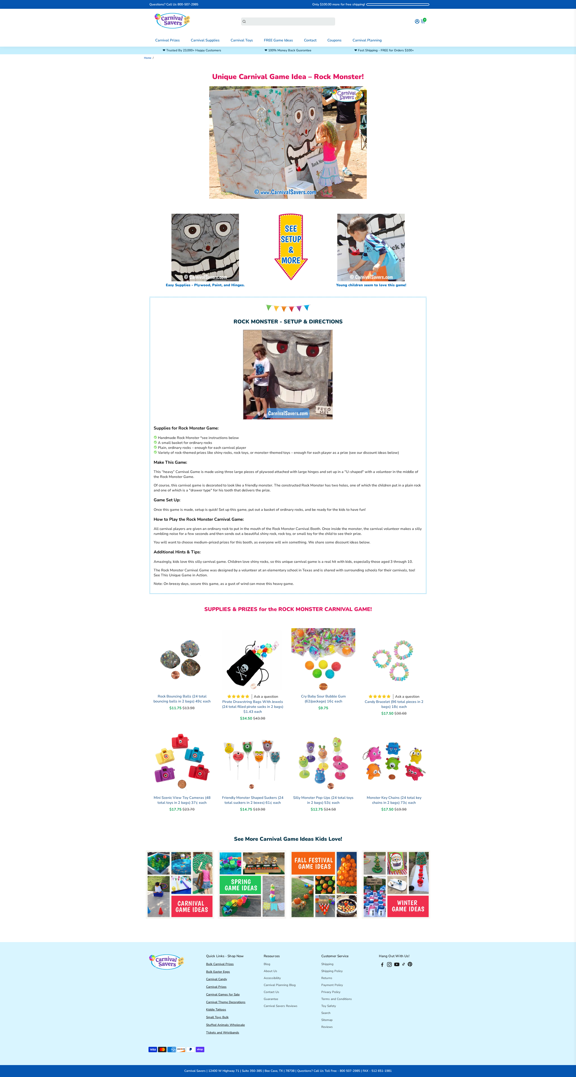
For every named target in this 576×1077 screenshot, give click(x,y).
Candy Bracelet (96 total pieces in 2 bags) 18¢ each (394, 704)
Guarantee (271, 999)
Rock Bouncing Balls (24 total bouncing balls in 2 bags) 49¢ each (182, 699)
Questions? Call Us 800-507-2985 (173, 4)
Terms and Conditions (336, 999)
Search (326, 1013)
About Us (270, 971)
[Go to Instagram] (389, 965)
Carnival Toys (242, 40)
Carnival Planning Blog (280, 985)
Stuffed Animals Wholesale (225, 1025)
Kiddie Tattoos (216, 1009)
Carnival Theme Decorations (225, 1002)
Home (147, 58)
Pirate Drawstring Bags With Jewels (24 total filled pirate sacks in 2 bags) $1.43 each (252, 706)
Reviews (327, 1027)
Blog (267, 964)
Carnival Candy (216, 979)
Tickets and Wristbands (222, 1032)
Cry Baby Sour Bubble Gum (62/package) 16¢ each (323, 699)
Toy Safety (328, 1006)
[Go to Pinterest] (410, 965)
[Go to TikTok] (403, 965)
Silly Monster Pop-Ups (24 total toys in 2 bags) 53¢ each (323, 800)
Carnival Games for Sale (223, 994)
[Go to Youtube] (397, 965)
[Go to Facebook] (382, 965)
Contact (310, 40)
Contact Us (271, 992)
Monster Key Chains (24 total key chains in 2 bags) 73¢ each (394, 800)
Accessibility (272, 978)
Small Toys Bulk (217, 1017)
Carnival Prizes (167, 40)
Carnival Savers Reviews (280, 1006)
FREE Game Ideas (278, 40)
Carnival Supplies (205, 40)
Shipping (327, 964)
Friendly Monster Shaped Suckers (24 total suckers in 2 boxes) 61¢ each (253, 800)
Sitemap (327, 1020)
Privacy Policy (330, 992)
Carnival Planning (367, 40)
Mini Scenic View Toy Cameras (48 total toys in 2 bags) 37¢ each (182, 800)
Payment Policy (332, 985)
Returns (326, 978)
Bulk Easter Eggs (218, 972)
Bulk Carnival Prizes (220, 964)
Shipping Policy (332, 971)
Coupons (334, 40)
